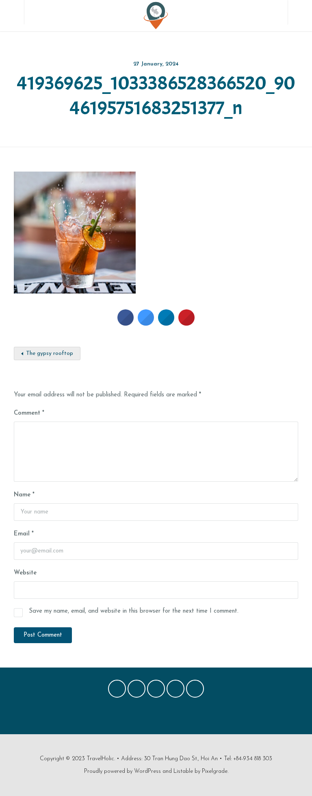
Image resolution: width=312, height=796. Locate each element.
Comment (29, 413)
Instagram (175, 691)
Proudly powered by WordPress (122, 771)
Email (24, 534)
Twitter (136, 691)
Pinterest (156, 691)
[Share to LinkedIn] (166, 323)
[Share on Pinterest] (186, 323)
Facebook (117, 691)
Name (24, 495)
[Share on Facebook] (125, 323)
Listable (183, 771)
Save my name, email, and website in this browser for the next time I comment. (133, 611)
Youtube (195, 691)
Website (25, 573)
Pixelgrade (215, 771)
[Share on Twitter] (146, 323)
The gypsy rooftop (49, 353)
